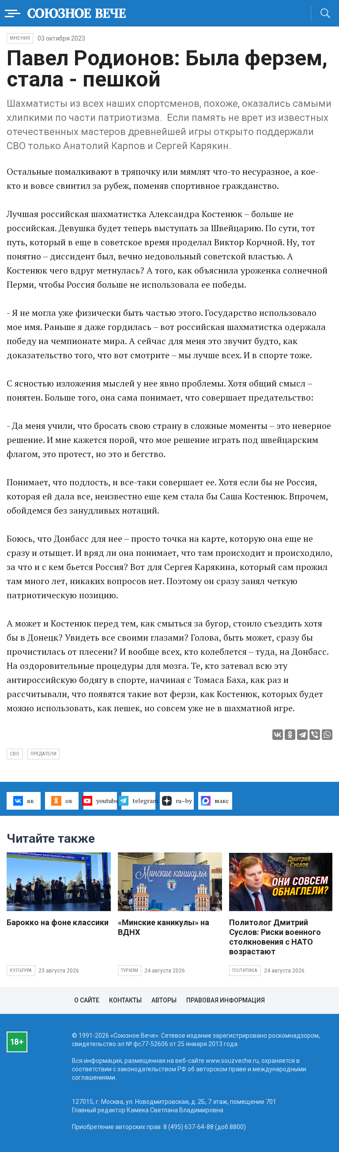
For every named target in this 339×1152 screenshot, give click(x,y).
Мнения (20, 38)
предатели (43, 753)
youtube (106, 800)
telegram (143, 800)
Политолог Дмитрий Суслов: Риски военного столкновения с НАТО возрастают (275, 937)
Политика (245, 970)
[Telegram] (302, 734)
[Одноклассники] (290, 734)
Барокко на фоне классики (58, 922)
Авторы (164, 1000)
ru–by (184, 800)
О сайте (86, 1000)
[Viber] (314, 734)
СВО (15, 753)
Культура (21, 970)
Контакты (125, 1000)
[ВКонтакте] (277, 734)
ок (68, 800)
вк (30, 800)
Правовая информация (225, 1000)
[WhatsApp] (327, 734)
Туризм (129, 970)
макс (222, 800)
